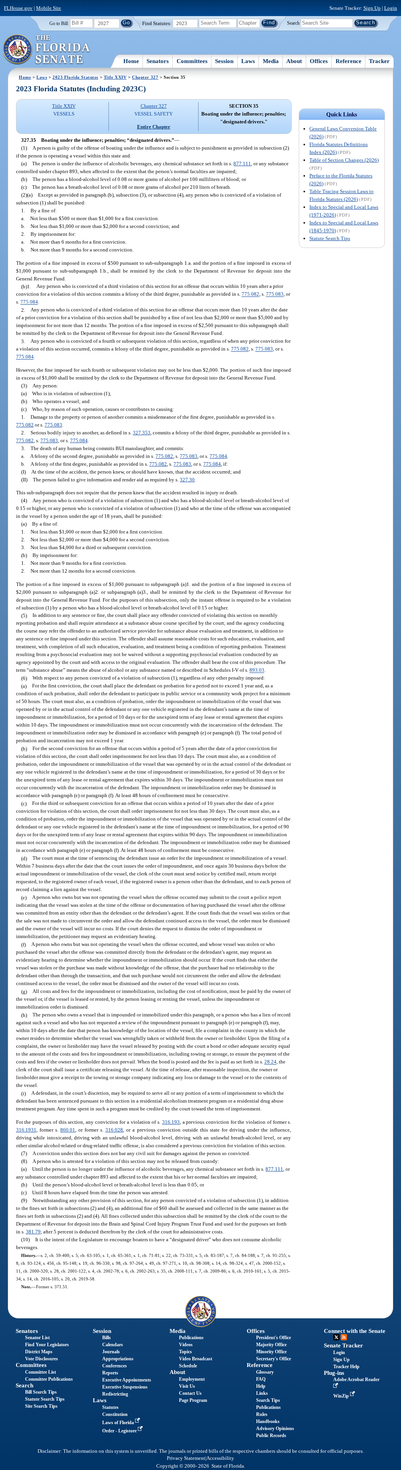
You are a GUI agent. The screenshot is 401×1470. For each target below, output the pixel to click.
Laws (248, 61)
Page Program (193, 1400)
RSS (344, 1337)
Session (224, 61)
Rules (261, 1414)
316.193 (171, 1122)
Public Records (271, 1435)
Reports (110, 1373)
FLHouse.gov (18, 8)
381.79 (33, 1232)
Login (390, 8)
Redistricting (115, 1394)
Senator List (37, 1337)
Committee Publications (49, 1379)
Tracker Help (346, 1366)
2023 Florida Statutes (75, 77)
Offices (319, 61)
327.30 (187, 480)
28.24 (270, 1062)
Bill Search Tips (41, 1392)
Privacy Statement (186, 1458)
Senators (157, 61)
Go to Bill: (59, 23)
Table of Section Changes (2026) (344, 160)
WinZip (341, 1396)
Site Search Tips (41, 1406)
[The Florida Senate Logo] (47, 49)
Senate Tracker (343, 1345)
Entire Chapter (153, 127)
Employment (192, 1379)
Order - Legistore (120, 1431)
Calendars (112, 1344)
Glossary (265, 1372)
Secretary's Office (273, 1359)
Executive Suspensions (125, 1387)
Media (271, 61)
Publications (191, 1337)
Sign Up (372, 8)
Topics (185, 1351)
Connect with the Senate (354, 1331)
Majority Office (271, 1344)
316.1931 (26, 1130)
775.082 (250, 294)
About (294, 61)
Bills (106, 1337)
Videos (186, 1344)
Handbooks (268, 1421)
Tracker (379, 61)
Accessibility (220, 1458)
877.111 (242, 163)
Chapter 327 (145, 77)
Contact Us (190, 1393)
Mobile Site (48, 8)
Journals (111, 1351)
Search (293, 22)
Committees (192, 61)
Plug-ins (334, 1373)
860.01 (67, 1130)
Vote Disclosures (41, 1359)
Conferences (114, 1366)
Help (261, 1386)
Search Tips (268, 1400)
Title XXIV (115, 77)
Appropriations (118, 1359)
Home (131, 61)
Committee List (40, 1372)
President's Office (273, 1337)
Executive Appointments (126, 1380)
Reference (348, 61)
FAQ (261, 1379)
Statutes (110, 1407)
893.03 (256, 670)
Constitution (115, 1414)
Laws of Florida (118, 1422)
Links (262, 1393)
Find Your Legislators (47, 1344)
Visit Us (187, 1386)
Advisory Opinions (275, 1428)
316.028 (114, 1130)
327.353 (141, 433)
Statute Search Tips (329, 238)
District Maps (38, 1351)
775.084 (29, 302)
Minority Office (271, 1351)
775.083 (275, 294)
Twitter (336, 1337)
